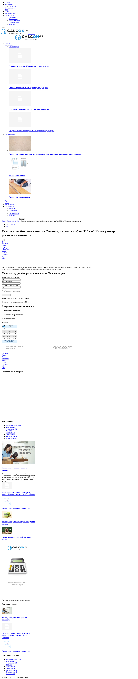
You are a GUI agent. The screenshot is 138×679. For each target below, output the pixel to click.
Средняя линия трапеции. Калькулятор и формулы (31, 131)
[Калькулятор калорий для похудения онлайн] (7, 518)
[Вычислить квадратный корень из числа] (7, 533)
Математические (14, 20)
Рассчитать (6, 295)
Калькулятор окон (17, 176)
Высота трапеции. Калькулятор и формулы (28, 88)
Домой (4, 221)
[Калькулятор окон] (20, 172)
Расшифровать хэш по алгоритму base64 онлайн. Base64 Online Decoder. (18, 493)
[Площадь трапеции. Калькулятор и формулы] (20, 105)
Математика (9, 4)
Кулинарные (13, 19)
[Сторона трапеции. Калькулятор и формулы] (20, 62)
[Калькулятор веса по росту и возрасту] (18, 464)
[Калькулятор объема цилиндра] (7, 504)
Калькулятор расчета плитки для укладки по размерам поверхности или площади (45, 154)
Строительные (14, 22)
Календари (12, 17)
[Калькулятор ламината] (20, 193)
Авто (6, 10)
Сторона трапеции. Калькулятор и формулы (29, 66)
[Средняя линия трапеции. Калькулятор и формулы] (20, 127)
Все (10, 47)
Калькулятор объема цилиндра (16, 508)
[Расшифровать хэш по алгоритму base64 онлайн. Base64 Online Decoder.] (7, 488)
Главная (7, 2)
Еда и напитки (10, 13)
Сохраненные (9, 15)
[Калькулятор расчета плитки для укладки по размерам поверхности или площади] (20, 150)
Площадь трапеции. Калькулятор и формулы (29, 109)
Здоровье (12, 24)
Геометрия (12, 6)
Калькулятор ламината (19, 197)
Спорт (7, 11)
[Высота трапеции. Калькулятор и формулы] (20, 84)
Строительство (10, 8)
